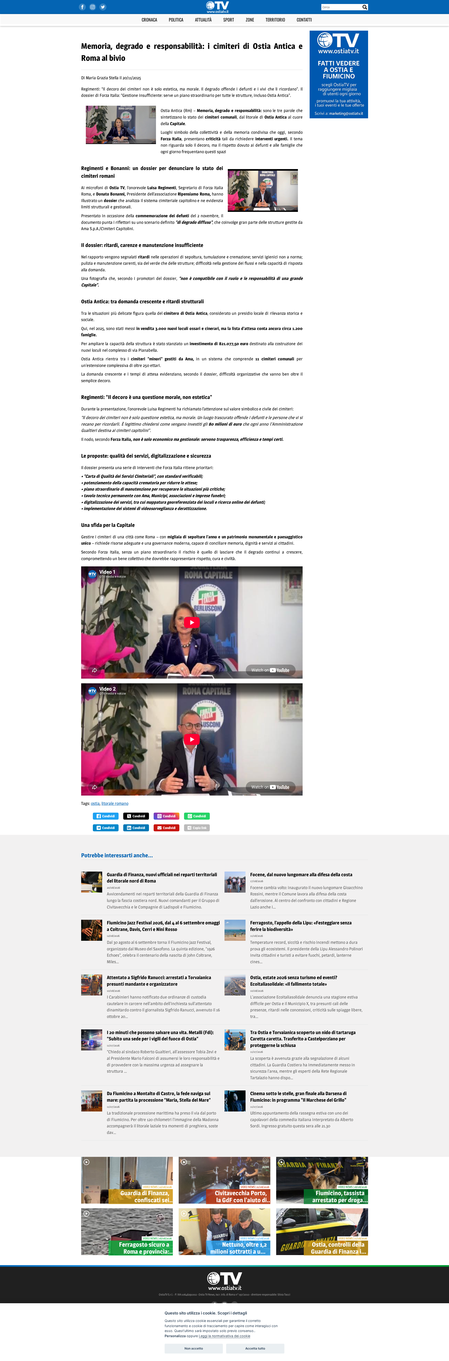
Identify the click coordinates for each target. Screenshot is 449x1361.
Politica (176, 19)
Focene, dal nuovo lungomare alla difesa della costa (301, 874)
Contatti (304, 19)
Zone (250, 19)
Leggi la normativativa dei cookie (224, 1336)
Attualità (203, 19)
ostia (95, 803)
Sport (228, 19)
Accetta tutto (255, 1348)
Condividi (108, 816)
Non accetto (194, 1348)
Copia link (199, 828)
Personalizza (175, 1336)
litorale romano (114, 803)
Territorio (275, 19)
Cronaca (149, 19)
